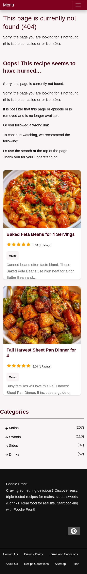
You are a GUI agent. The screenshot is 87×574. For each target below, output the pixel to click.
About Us (12, 564)
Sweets (15, 437)
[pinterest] (74, 531)
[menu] (78, 5)
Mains (12, 255)
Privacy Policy (33, 554)
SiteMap (60, 564)
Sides (13, 446)
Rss (76, 564)
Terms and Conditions (63, 554)
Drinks (14, 454)
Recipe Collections (36, 564)
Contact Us (10, 554)
